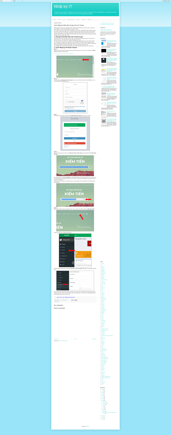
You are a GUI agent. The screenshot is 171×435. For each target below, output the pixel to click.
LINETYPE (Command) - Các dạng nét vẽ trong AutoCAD (111, 94)
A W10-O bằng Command (106, 29)
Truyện (59, 19)
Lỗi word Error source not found (107, 335)
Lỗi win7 (102, 334)
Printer (102, 347)
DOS (102, 289)
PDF (102, 346)
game (102, 296)
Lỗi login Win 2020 (104, 330)
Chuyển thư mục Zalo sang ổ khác (107, 24)
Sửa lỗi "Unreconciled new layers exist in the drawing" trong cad (109, 87)
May (103, 409)
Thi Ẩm (77, 19)
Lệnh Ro (102, 323)
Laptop (102, 313)
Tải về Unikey (103, 360)
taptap (102, 365)
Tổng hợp (83, 19)
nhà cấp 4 (103, 342)
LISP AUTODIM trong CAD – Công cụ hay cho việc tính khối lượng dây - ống (112, 120)
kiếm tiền (58, 301)
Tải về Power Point (104, 358)
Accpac (102, 263)
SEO (102, 351)
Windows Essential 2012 (105, 376)
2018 (103, 415)
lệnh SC (102, 324)
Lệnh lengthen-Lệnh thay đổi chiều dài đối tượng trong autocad (111, 50)
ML (101, 339)
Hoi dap (102, 302)
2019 (103, 400)
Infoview (102, 305)
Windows (103, 375)
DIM (102, 286)
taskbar (102, 366)
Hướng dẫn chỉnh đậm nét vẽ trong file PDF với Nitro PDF (111, 103)
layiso (102, 316)
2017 (103, 417)
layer (102, 315)
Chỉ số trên (103, 283)
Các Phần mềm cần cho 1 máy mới (107, 23)
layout (102, 317)
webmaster (103, 372)
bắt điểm (102, 274)
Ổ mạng (102, 343)
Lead (102, 319)
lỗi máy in (103, 331)
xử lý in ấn (103, 381)
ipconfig (102, 307)
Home (75, 338)
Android (102, 267)
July (103, 406)
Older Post (94, 338)
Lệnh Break (103, 320)
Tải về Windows (104, 361)
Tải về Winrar (103, 362)
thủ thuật (102, 368)
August (103, 404)
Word (102, 379)
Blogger (102, 277)
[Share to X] (74, 300)
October (104, 401)
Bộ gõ (102, 278)
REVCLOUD (103, 350)
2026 (103, 389)
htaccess (103, 304)
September (104, 403)
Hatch (102, 301)
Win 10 (102, 373)
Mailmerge (103, 338)
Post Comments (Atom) (63, 340)
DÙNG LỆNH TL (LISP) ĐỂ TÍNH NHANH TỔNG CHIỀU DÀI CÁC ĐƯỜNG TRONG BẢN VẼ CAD (112, 60)
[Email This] (71, 300)
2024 (103, 392)
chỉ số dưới (103, 282)
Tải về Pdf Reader (104, 357)
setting (102, 353)
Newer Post (56, 338)
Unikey (102, 369)
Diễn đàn (89, 19)
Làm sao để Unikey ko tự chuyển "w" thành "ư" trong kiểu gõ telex (111, 41)
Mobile (102, 341)
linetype (102, 326)
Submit (54, 19)
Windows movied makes (105, 377)
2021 (103, 397)
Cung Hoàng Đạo (70, 19)
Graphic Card (103, 298)
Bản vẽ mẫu (103, 273)
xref (102, 380)
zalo (102, 384)
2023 (103, 394)
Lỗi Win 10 (103, 332)
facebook (103, 293)
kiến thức (103, 312)
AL (101, 264)
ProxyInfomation (104, 349)
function (102, 294)
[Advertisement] (75, 352)
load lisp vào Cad (104, 328)
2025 (103, 391)
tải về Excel (103, 354)
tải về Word (103, 364)
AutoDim (102, 270)
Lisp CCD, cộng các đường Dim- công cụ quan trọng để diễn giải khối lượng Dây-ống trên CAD (112, 70)
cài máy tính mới (104, 279)
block (102, 275)
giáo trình (103, 297)
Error (102, 290)
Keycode (103, 308)
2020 (103, 398)
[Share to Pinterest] (76, 300)
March (103, 411)
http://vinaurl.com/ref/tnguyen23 (64, 53)
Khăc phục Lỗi (104, 309)
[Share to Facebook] (75, 300)
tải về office (103, 356)
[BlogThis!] (73, 300)
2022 (103, 395)
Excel (64, 19)
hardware (103, 300)
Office (102, 345)
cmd (102, 285)
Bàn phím (103, 271)
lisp (102, 327)
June (103, 408)
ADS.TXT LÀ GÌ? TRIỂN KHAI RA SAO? (66, 297)
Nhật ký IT (63, 6)
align (102, 266)
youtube (102, 383)
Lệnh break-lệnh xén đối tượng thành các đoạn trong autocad (112, 78)
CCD (102, 281)
